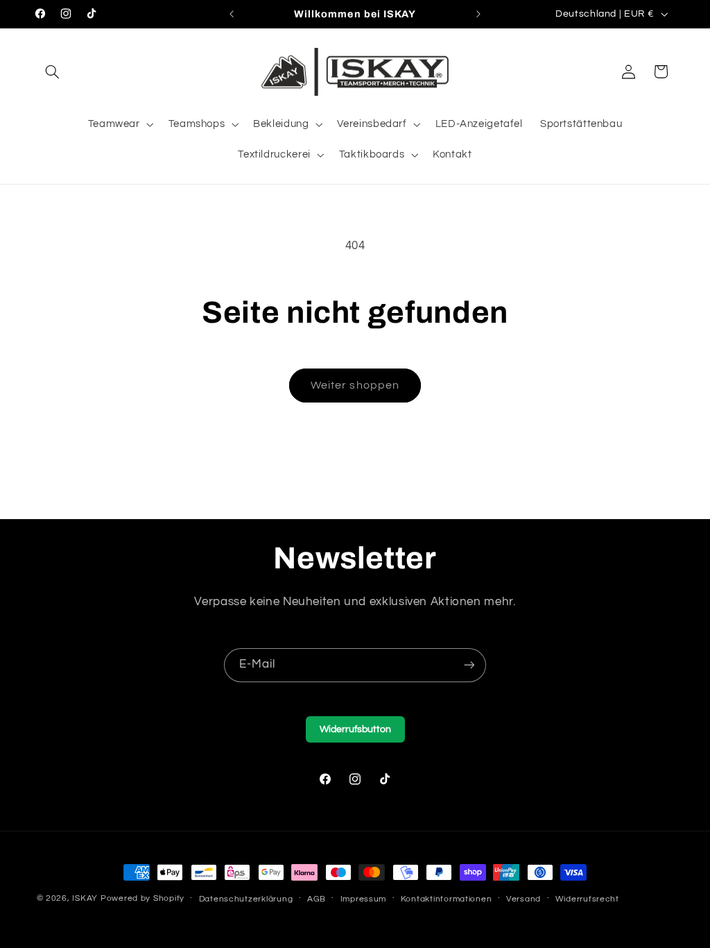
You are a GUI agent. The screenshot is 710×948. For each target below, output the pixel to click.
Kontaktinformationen (446, 899)
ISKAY (85, 898)
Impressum (363, 899)
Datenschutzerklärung (246, 899)
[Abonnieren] (469, 665)
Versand (523, 899)
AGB (316, 899)
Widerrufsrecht (587, 899)
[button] (53, 71)
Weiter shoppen (355, 385)
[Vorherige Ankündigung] (231, 14)
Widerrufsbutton (355, 729)
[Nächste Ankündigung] (478, 14)
